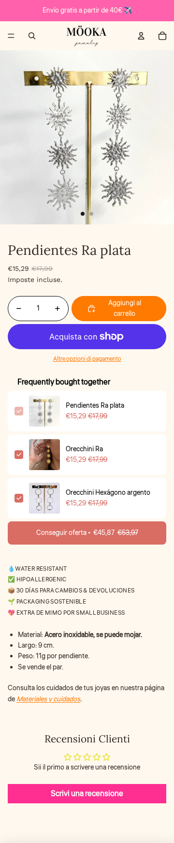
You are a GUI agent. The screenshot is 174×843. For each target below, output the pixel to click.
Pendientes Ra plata (95, 406)
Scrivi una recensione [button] (87, 793)
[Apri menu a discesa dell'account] (141, 35)
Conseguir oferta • (87, 533)
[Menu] (11, 36)
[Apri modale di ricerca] (32, 35)
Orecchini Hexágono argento (108, 493)
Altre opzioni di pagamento (87, 359)
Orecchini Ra (84, 449)
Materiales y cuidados (48, 699)
